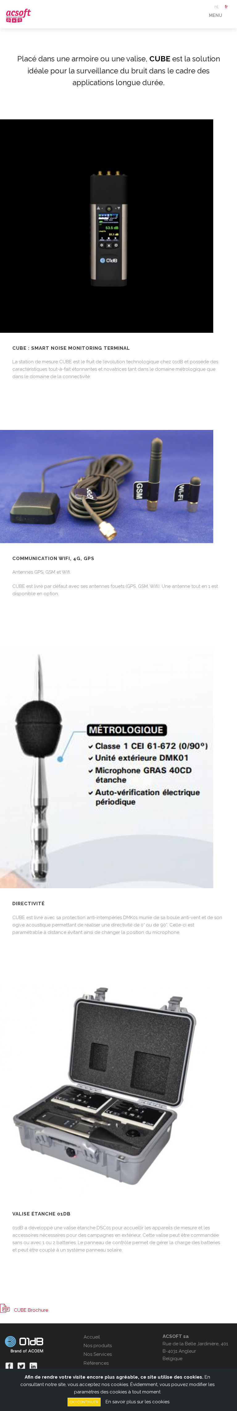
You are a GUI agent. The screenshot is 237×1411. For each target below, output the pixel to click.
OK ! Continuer (84, 1402)
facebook (9, 1366)
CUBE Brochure (31, 1310)
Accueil (92, 1337)
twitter (21, 1366)
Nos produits (98, 1345)
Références (96, 1363)
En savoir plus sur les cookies (137, 1402)
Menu (215, 15)
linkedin (33, 1366)
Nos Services (98, 1354)
